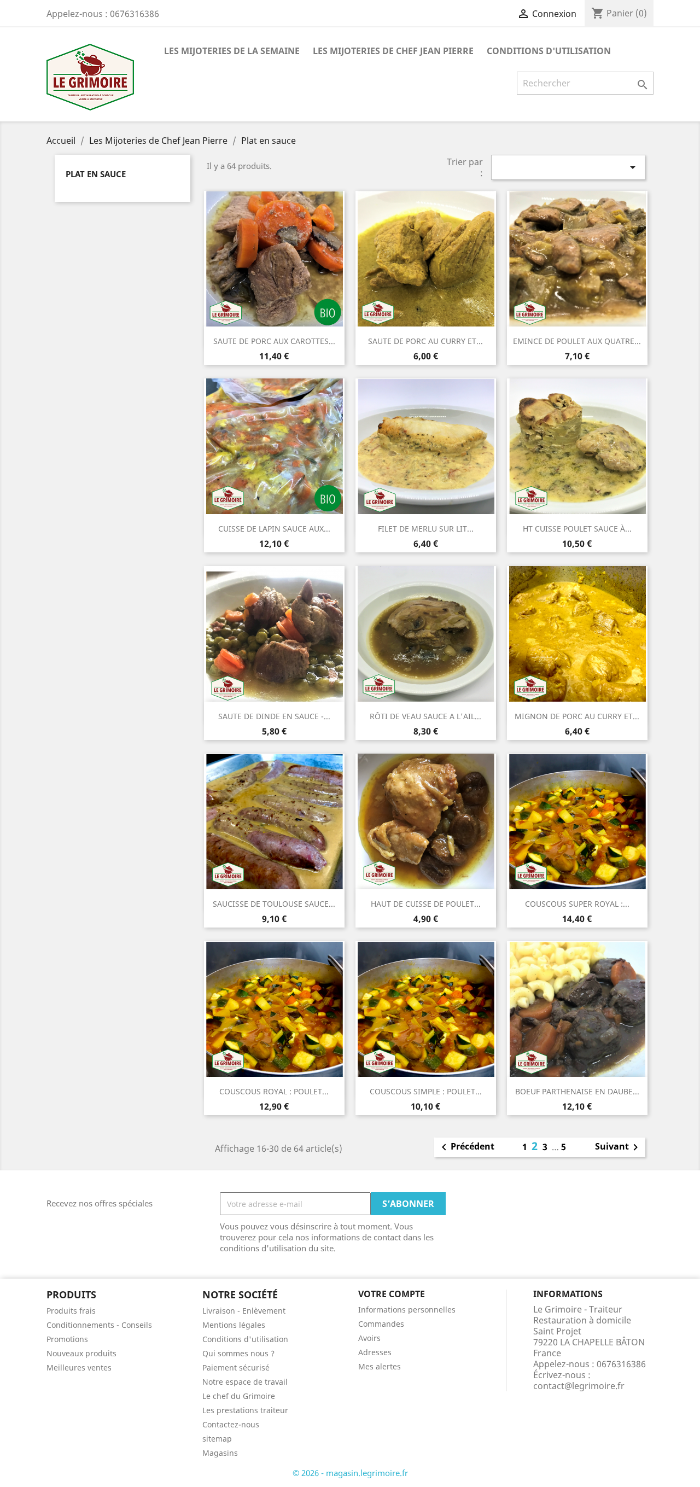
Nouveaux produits (81, 1353)
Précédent (466, 1147)
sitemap (217, 1438)
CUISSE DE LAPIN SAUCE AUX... (274, 528)
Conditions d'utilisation (549, 51)
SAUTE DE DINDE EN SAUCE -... (274, 716)
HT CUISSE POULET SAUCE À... (577, 528)
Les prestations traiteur (245, 1410)
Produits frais (71, 1310)
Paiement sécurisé (236, 1367)
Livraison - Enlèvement (243, 1310)
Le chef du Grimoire (238, 1396)
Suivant (618, 1147)
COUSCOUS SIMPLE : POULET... (426, 1091)
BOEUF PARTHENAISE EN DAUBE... (577, 1091)
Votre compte (391, 1294)
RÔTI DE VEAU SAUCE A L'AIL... (425, 716)
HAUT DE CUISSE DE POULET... (426, 904)
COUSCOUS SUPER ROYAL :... (577, 904)
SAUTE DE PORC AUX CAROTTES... (274, 341)
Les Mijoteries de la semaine (232, 51)
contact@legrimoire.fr (579, 1386)
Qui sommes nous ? (238, 1353)
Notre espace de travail (245, 1382)
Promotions (67, 1339)
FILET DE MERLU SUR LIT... (426, 528)
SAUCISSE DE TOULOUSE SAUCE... (274, 904)
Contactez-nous (230, 1424)
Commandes (381, 1324)
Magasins (220, 1453)
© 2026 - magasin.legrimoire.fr (350, 1472)
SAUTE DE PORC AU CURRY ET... (425, 341)
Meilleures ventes (79, 1367)
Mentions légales (233, 1325)
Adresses (375, 1352)
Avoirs (369, 1338)
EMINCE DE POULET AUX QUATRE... (577, 341)
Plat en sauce (96, 173)
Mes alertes (379, 1366)
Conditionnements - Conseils (99, 1325)
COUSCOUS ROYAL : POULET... (274, 1091)
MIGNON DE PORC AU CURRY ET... (577, 716)
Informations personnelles (407, 1309)
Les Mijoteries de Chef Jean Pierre (393, 51)
